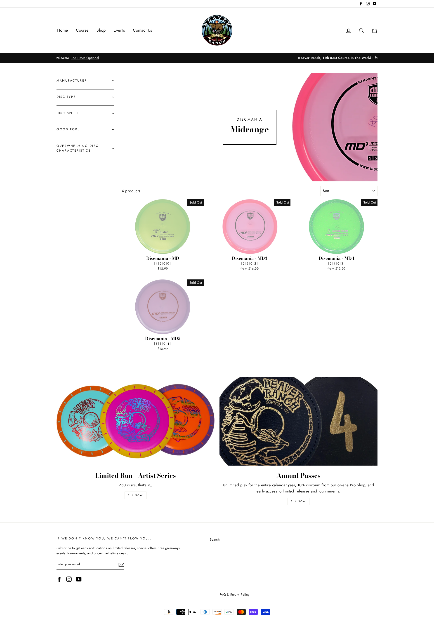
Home (62, 30)
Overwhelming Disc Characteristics (77, 148)
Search (215, 539)
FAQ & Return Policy (234, 594)
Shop (101, 30)
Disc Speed (67, 113)
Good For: (68, 129)
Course (82, 30)
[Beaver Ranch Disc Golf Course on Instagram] (69, 579)
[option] (217, 58)
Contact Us (142, 30)
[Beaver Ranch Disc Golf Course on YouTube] (79, 579)
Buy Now (135, 495)
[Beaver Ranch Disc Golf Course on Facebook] (59, 579)
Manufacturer (72, 80)
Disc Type (66, 96)
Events (119, 30)
